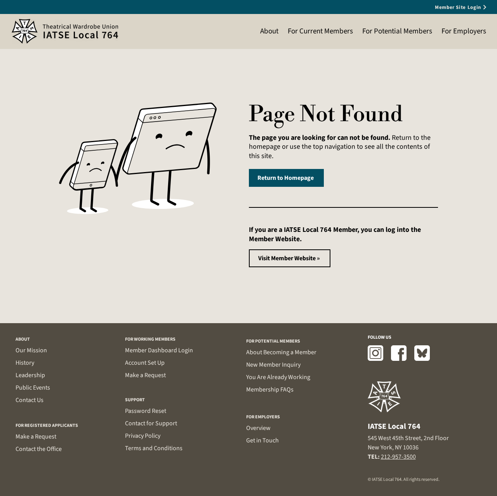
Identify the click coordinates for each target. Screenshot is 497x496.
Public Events (33, 387)
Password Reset (145, 411)
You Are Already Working (278, 377)
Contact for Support (151, 423)
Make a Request (36, 436)
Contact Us (29, 400)
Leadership (30, 375)
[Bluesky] (422, 353)
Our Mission (31, 350)
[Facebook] (399, 353)
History (25, 363)
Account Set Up (145, 363)
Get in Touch (262, 440)
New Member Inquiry (273, 364)
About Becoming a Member (281, 352)
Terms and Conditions (153, 448)
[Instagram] (375, 353)
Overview (258, 428)
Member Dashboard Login (159, 350)
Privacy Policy (142, 436)
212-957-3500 (398, 456)
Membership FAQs (270, 389)
